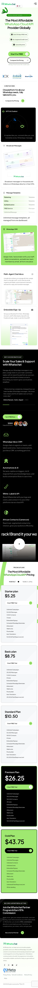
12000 (10, 423)
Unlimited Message (10, 212)
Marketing (7, 197)
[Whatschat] (8, 3)
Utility (6, 201)
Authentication (9, 205)
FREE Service (8, 208)
